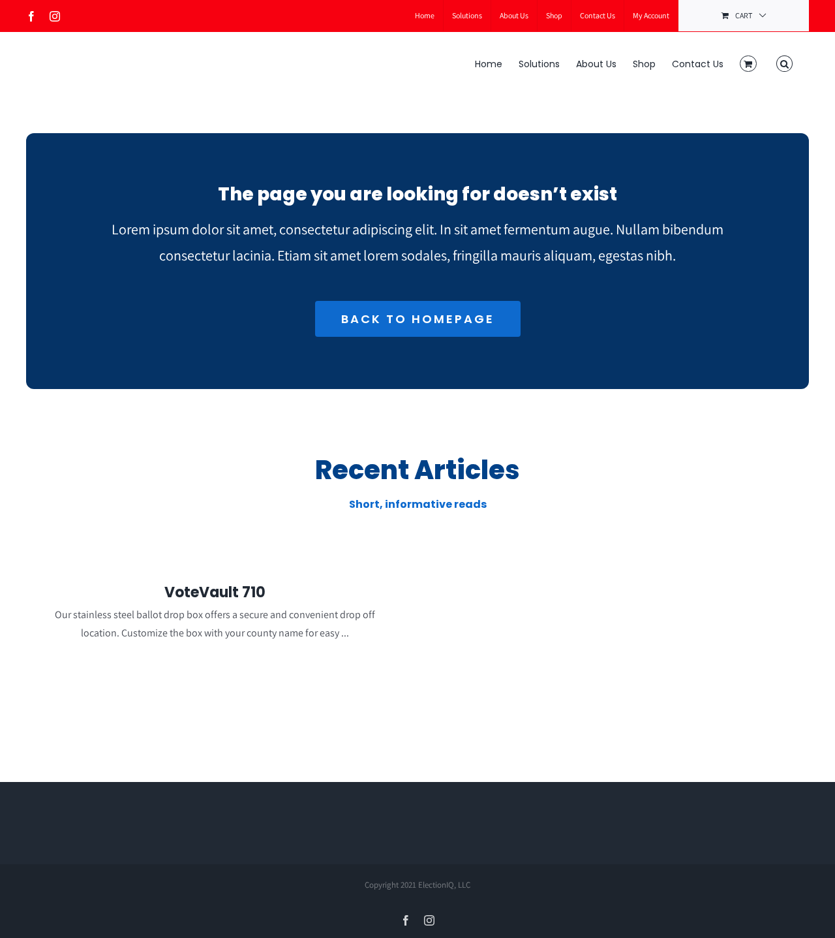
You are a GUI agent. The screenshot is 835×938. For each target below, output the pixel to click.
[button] (784, 62)
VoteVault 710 (215, 592)
